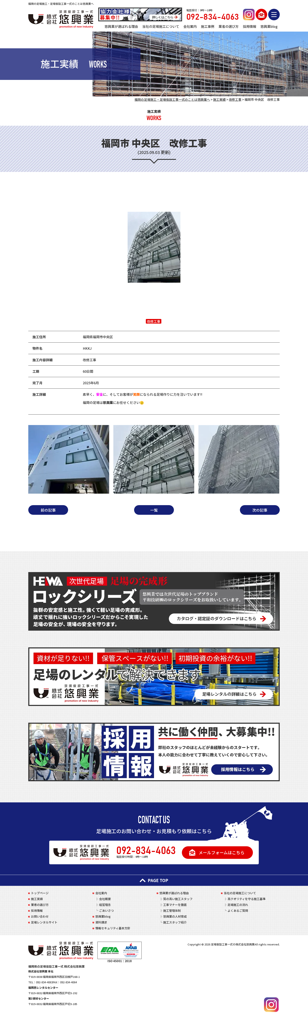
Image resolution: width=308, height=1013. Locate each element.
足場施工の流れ (238, 905)
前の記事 (48, 510)
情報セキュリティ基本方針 (112, 928)
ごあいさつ (106, 910)
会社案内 (190, 26)
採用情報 (249, 26)
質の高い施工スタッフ (178, 899)
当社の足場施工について (160, 26)
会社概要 (105, 899)
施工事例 (207, 26)
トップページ (40, 893)
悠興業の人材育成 (175, 916)
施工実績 (37, 899)
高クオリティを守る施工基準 (246, 899)
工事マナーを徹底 (175, 905)
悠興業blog (269, 26)
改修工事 (153, 321)
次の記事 (259, 510)
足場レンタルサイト (44, 922)
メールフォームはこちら (222, 852)
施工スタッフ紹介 (175, 922)
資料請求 (101, 922)
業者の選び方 (229, 26)
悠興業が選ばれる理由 (121, 26)
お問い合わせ (40, 916)
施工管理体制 (172, 910)
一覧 (154, 510)
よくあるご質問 (238, 910)
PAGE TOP (158, 880)
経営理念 (105, 905)
